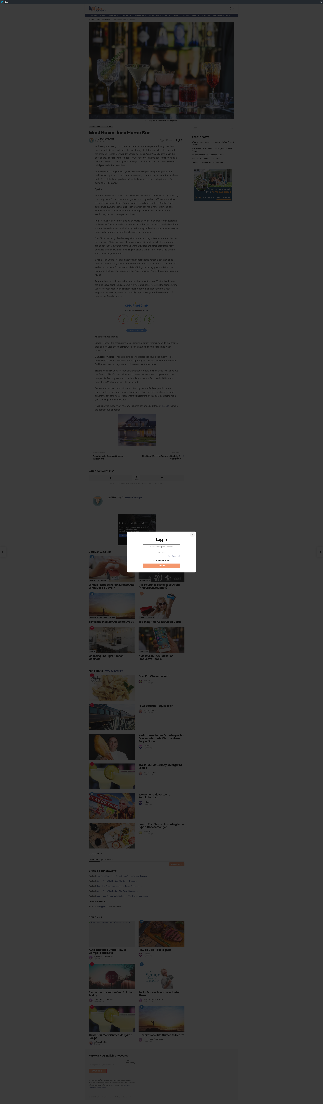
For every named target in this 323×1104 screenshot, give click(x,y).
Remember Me (162, 560)
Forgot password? (174, 556)
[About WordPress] (2, 2)
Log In (7, 2)
